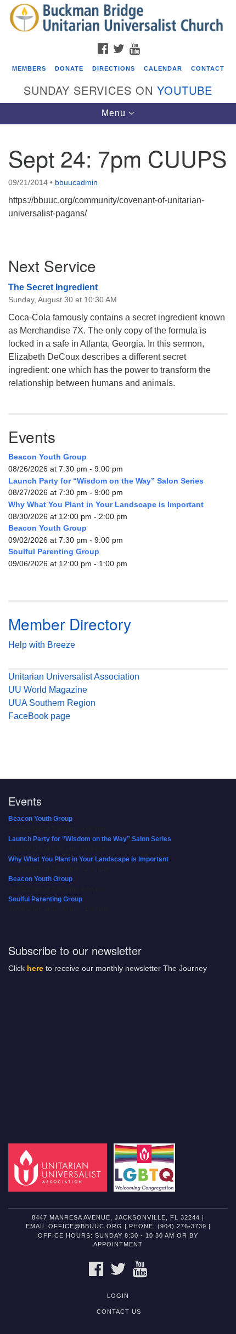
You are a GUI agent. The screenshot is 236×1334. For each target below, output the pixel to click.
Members (29, 68)
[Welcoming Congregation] (146, 1167)
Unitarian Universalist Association (73, 676)
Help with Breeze (41, 644)
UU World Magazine (47, 689)
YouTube (184, 90)
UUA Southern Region (51, 703)
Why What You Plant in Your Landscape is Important (106, 504)
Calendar (163, 68)
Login (118, 1295)
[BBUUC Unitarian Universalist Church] (118, 18)
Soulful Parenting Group (53, 551)
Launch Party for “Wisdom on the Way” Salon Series (106, 480)
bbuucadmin (76, 182)
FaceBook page (39, 716)
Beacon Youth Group (47, 456)
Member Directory (69, 624)
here (35, 968)
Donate (69, 68)
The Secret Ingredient (53, 287)
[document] (118, 443)
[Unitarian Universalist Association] (59, 1167)
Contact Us (119, 1311)
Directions (113, 68)
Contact (207, 68)
